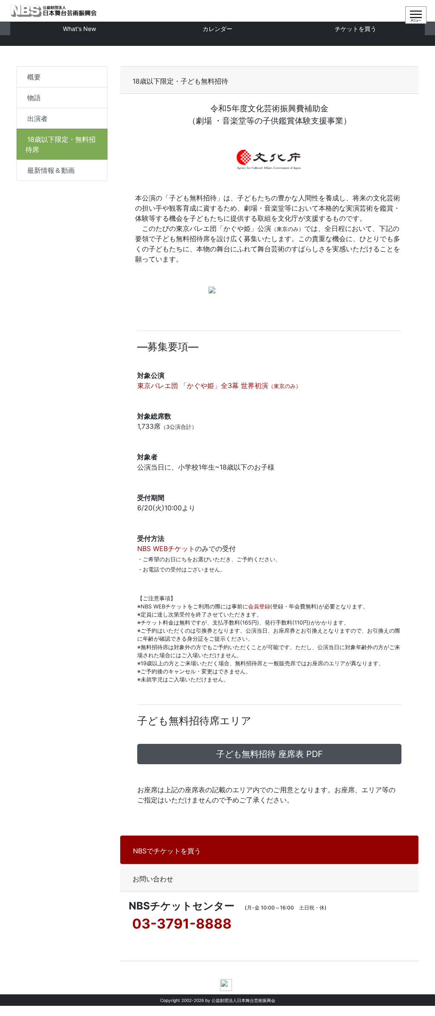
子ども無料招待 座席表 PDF (269, 754)
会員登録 (259, 606)
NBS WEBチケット (166, 548)
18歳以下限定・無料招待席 (60, 144)
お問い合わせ (153, 879)
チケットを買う (355, 28)
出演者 (37, 118)
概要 (34, 77)
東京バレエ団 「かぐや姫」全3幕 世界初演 (219, 385)
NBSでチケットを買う (167, 851)
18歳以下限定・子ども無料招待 (184, 81)
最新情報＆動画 (51, 170)
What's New (79, 28)
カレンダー (217, 28)
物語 (34, 97)
